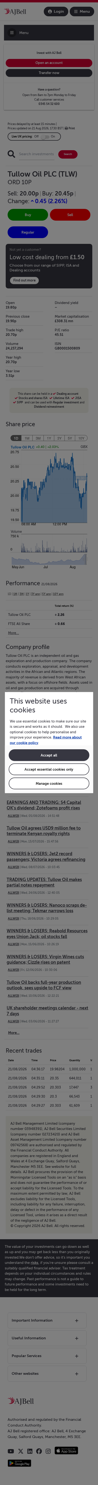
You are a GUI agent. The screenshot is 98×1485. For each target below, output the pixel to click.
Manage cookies (49, 783)
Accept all (49, 755)
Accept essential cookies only (48, 769)
